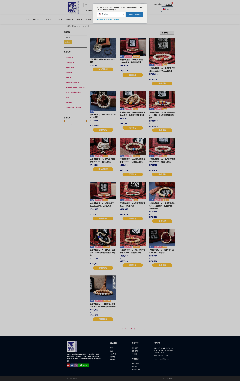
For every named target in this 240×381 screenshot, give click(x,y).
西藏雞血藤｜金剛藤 (73, 107)
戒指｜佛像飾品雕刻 (73, 92)
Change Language (134, 14)
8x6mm (166, 200)
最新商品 (36, 20)
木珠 (78, 20)
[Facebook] (72, 365)
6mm (135, 200)
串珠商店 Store (77, 26)
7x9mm (136, 56)
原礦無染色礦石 (71, 83)
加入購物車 (103, 69)
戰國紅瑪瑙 (70, 68)
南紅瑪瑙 (69, 63)
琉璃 (67, 97)
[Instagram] (76, 365)
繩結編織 (69, 102)
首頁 (27, 20)
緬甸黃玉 (69, 73)
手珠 (122, 56)
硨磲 (67, 78)
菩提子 (57, 20)
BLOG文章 (47, 20)
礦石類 (68, 20)
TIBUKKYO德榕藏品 (168, 378)
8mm (165, 65)
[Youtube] (68, 365)
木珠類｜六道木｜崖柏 (74, 88)
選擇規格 (132, 75)
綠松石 (88, 20)
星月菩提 (128, 56)
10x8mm (107, 301)
